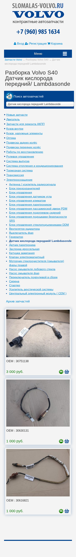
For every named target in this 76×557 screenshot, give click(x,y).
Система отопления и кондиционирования (34, 165)
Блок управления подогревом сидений (35, 212)
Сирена (14, 281)
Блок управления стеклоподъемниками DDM (39, 224)
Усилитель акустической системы (31, 289)
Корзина (56, 43)
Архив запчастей (18, 301)
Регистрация (37, 43)
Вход (20, 43)
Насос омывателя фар (24, 273)
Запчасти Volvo (13, 59)
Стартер (14, 285)
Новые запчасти (17, 114)
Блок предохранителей (24, 188)
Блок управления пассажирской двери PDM (38, 208)
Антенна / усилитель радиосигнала (32, 184)
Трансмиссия (15, 175)
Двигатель (13, 119)
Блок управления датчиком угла (30, 196)
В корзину (67, 372)
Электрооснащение (19, 179)
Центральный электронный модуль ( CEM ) (37, 293)
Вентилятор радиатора (24, 228)
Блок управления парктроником (30, 204)
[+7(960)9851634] (38, 32)
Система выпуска (17, 161)
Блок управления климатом (27, 200)
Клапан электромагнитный (26, 257)
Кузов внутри (14, 128)
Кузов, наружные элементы (24, 133)
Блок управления (20, 192)
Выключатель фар (21, 232)
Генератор (16, 236)
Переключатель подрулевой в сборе (33, 277)
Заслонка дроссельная (24, 249)
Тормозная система (19, 170)
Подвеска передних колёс (23, 147)
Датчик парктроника (22, 245)
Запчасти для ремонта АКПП (25, 124)
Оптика (11, 138)
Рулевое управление (20, 156)
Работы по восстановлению (24, 151)
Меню (38, 53)
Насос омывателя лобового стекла (32, 269)
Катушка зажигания (22, 253)
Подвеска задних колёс (21, 142)
